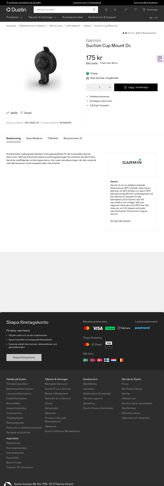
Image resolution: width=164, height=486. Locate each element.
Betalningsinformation (19, 388)
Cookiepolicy (14, 413)
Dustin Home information (98, 408)
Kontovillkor (13, 403)
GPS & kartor (56, 25)
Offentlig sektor (131, 413)
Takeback (51, 426)
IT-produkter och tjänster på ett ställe (23, 2)
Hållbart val (128, 398)
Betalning (89, 403)
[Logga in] (106, 9)
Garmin (93, 40)
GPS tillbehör (73, 25)
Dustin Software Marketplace (62, 431)
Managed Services (56, 383)
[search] (94, 9)
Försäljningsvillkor (17, 383)
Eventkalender (15, 452)
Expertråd (12, 457)
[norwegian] (92, 361)
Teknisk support (93, 398)
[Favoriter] (135, 9)
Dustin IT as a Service (58, 388)
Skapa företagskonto (24, 357)
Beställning (90, 383)
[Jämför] (126, 9)
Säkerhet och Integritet (136, 417)
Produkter (12, 17)
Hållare (87, 25)
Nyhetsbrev (13, 443)
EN (156, 18)
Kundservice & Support (102, 17)
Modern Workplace (56, 393)
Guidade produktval (18, 432)
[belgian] (120, 361)
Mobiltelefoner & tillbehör (33, 25)
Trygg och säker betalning (146, 2)
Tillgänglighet (14, 417)
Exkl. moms (92, 63)
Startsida (11, 25)
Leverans (88, 388)
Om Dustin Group (132, 388)
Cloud (48, 403)
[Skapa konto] (116, 9)
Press (125, 383)
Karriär (126, 393)
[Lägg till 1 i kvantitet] (110, 87)
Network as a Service (57, 398)
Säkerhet (50, 413)
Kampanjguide (15, 422)
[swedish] (85, 361)
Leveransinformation (18, 393)
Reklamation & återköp (97, 393)
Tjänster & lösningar (40, 17)
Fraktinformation (16, 398)
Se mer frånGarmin (120, 220)
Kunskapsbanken (72, 17)
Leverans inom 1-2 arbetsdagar (87, 2)
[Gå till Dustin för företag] (16, 10)
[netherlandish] (113, 361)
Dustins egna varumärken (137, 403)
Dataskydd (51, 408)
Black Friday (13, 462)
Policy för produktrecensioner (24, 427)
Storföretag (129, 408)
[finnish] (106, 361)
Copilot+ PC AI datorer (19, 467)
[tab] (15, 138)
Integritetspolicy (16, 408)
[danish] (99, 361)
